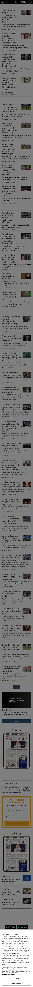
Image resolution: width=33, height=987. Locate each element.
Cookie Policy (15, 953)
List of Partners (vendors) (8, 974)
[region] (16, 958)
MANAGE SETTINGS (16, 983)
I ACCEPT (16, 978)
